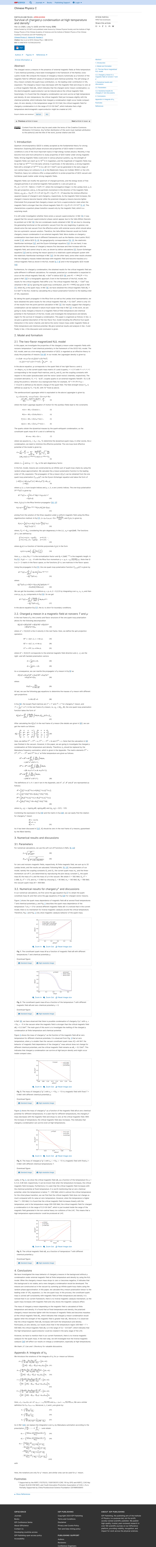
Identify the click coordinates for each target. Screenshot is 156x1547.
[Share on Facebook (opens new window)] (102, 26)
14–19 (43, 354)
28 (62, 813)
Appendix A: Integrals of (104, 99)
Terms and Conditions (66, 1519)
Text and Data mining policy (69, 1529)
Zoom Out (50, 947)
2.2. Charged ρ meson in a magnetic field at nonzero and (106, 77)
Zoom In (38, 947)
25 (24, 1425)
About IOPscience (21, 1526)
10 (70, 240)
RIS (47, 114)
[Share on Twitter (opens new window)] (106, 26)
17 (36, 608)
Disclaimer (62, 1522)
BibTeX (38, 114)
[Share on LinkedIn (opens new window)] (99, 26)
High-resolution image (46, 963)
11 (72, 240)
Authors (18, 55)
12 (34, 243)
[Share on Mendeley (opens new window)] (109, 26)
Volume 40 (31, 37)
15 (43, 594)
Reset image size (65, 947)
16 (20, 704)
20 (53, 502)
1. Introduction (100, 63)
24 (73, 848)
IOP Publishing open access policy (28, 1535)
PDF (22, 48)
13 (68, 243)
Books (49, 2)
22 (38, 828)
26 (64, 896)
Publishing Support (62, 2)
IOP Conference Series (23, 1522)
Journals (39, 2)
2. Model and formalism (103, 66)
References (40, 55)
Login (77, 2)
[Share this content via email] (96, 26)
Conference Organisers (67, 1546)
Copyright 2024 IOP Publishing (70, 1516)
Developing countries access (25, 1532)
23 (67, 867)
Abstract (98, 59)
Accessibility (19, 1539)
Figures (29, 55)
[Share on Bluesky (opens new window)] (113, 26)
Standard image (26, 963)
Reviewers (62, 1543)
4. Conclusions (100, 96)
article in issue (27, 121)
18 (42, 813)
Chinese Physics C (25, 8)
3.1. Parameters (100, 87)
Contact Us (18, 1529)
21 (55, 502)
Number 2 (39, 37)
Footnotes (98, 103)
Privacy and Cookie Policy (68, 1526)
